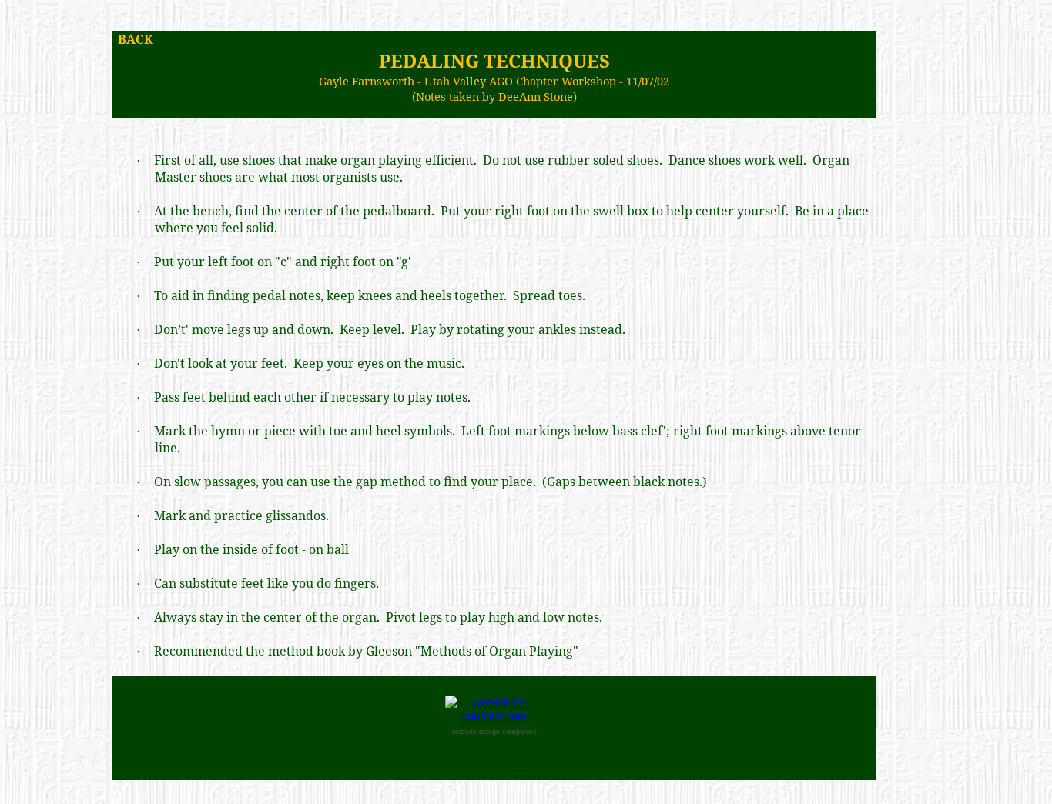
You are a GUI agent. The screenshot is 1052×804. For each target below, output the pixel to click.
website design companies (494, 732)
